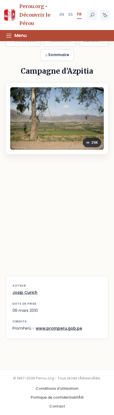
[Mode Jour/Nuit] (105, 15)
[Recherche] (92, 15)
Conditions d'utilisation (57, 388)
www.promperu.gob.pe (59, 328)
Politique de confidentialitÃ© (57, 397)
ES (70, 14)
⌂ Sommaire (57, 55)
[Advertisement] (57, 218)
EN (61, 14)
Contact (57, 406)
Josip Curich (24, 292)
